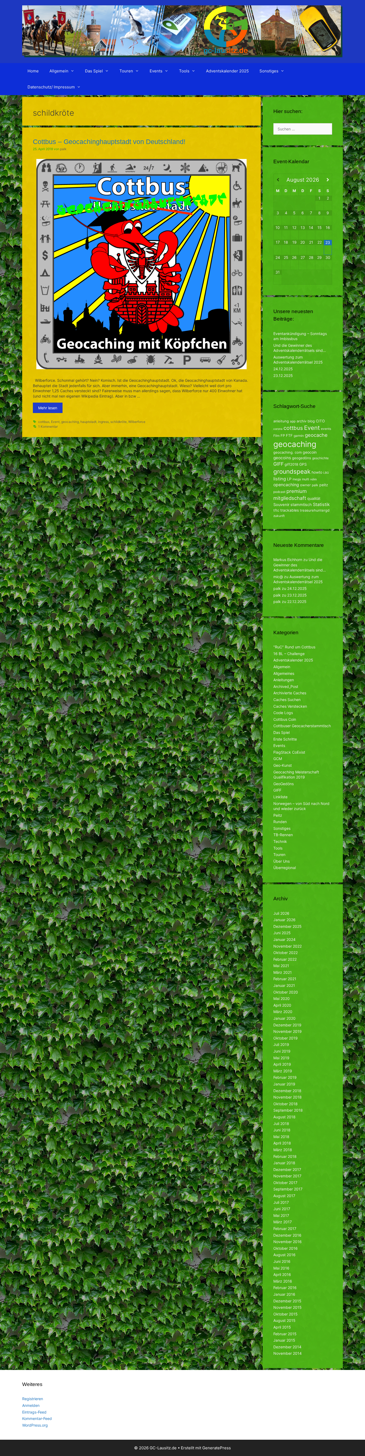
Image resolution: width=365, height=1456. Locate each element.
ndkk (313, 479)
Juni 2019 (281, 1051)
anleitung (281, 421)
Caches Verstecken (290, 706)
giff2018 (291, 464)
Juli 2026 (281, 913)
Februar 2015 (285, 1334)
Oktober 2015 (285, 1314)
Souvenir (281, 504)
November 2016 (287, 1241)
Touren (126, 70)
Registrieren (32, 1398)
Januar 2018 (284, 1163)
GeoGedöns (283, 783)
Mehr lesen (47, 408)
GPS (303, 464)
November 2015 (287, 1307)
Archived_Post (285, 686)
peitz (323, 484)
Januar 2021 (284, 985)
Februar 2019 (285, 1077)
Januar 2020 (284, 1018)
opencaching (286, 484)
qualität (313, 498)
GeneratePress (216, 1447)
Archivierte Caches (289, 693)
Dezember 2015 (287, 1301)
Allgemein (58, 70)
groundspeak (291, 471)
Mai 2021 (281, 965)
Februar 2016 (285, 1287)
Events (156, 70)
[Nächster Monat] (328, 180)
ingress (103, 422)
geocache (316, 435)
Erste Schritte (285, 739)
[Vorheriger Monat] (278, 180)
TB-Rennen (283, 834)
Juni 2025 (282, 933)
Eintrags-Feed (34, 1412)
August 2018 (284, 1117)
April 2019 (282, 1064)
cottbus (43, 422)
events (326, 429)
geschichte (320, 458)
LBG (326, 472)
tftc (276, 510)
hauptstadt (88, 422)
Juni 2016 (281, 1261)
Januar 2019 (284, 1084)
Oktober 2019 (285, 1038)
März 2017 (282, 1222)
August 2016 (284, 1254)
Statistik (321, 504)
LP (289, 479)
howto (317, 472)
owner (305, 485)
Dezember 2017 (287, 1169)
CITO (320, 421)
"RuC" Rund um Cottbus (294, 647)
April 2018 (282, 1143)
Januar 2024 (284, 939)
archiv (301, 421)
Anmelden (31, 1405)
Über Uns (281, 861)
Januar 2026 (284, 919)
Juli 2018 (281, 1123)
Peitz (277, 815)
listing (279, 478)
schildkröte (118, 422)
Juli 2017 (281, 1202)
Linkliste (280, 797)
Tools (184, 70)
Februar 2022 (285, 959)
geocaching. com (287, 452)
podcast (279, 492)
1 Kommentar (48, 427)
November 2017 (287, 1176)
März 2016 (282, 1281)
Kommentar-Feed (37, 1418)
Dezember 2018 (287, 1090)
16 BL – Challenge (289, 653)
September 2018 (288, 1110)
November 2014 (287, 1353)
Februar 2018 (285, 1156)
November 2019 (287, 1031)
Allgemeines (283, 673)
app (293, 421)
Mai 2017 (281, 1215)
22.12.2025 (296, 601)
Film (276, 436)
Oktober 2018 (285, 1103)
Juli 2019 (281, 1044)
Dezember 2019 (287, 1025)
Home (33, 70)
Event (55, 422)
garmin (299, 436)
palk (315, 485)
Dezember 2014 (287, 1347)
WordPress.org (35, 1425)
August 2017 (284, 1195)
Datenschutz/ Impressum (51, 86)
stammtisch (301, 504)
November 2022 (287, 946)
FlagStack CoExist (289, 752)
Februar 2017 (284, 1228)
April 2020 (282, 1005)
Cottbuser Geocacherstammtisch (302, 725)
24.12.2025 (283, 369)
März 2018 (282, 1149)
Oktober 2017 (285, 1182)
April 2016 (282, 1274)
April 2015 (282, 1327)
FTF (289, 435)
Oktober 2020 (285, 992)
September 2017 (287, 1189)
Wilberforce (136, 422)
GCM (277, 758)
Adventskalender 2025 (227, 70)
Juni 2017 (281, 1208)
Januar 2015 (284, 1340)
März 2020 (282, 1011)
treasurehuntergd (314, 510)
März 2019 (282, 1071)
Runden (280, 821)
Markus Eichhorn (287, 559)
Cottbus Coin (284, 719)
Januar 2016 (284, 1294)
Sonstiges (268, 70)
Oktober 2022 (285, 952)
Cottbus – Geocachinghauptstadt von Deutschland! (109, 141)
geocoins (282, 457)
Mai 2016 (281, 1268)
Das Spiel (94, 70)
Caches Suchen (287, 699)
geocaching (70, 422)
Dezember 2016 (287, 1235)
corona (277, 429)
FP (283, 435)
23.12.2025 (283, 375)
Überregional (284, 867)
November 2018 (287, 1097)
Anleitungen (283, 680)
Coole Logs (283, 712)
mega (297, 479)
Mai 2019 (281, 1058)
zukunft (279, 516)
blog (311, 421)
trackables (289, 510)
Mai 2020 (281, 998)
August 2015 (284, 1320)
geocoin (310, 452)
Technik (280, 841)
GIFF (278, 464)
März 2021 (282, 972)
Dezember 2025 (287, 926)
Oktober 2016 (285, 1248)
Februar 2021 (284, 978)
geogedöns (301, 458)
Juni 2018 (281, 1130)
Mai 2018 (281, 1136)
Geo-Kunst (282, 765)
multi (305, 479)
